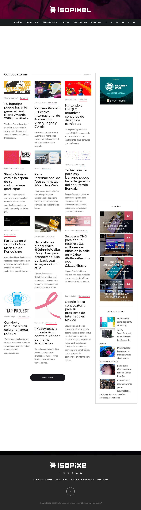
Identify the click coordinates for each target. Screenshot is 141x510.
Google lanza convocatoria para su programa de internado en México (75, 311)
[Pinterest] (72, 473)
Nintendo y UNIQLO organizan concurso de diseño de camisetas (74, 115)
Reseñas (18, 22)
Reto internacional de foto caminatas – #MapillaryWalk (48, 180)
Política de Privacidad (82, 479)
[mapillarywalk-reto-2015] (48, 157)
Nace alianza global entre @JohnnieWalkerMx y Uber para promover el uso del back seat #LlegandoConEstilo (47, 255)
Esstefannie (39, 236)
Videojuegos (80, 22)
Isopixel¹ (99, 503)
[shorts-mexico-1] (17, 157)
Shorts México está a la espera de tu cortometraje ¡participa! (16, 182)
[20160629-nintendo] (78, 88)
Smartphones (49, 22)
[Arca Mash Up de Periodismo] (17, 221)
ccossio (37, 168)
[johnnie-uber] (48, 224)
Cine (21, 168)
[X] (111, 22)
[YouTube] (123, 22)
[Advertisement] (70, 49)
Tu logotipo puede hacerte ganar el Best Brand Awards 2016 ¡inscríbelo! (16, 111)
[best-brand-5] (17, 87)
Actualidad (52, 102)
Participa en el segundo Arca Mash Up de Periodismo (15, 246)
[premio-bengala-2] (78, 155)
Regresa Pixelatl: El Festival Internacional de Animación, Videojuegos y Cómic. (47, 117)
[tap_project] (17, 302)
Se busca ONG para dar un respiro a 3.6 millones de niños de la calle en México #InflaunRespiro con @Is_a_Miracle (77, 251)
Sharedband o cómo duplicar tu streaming (124, 322)
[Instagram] (117, 22)
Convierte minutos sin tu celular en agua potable (16, 328)
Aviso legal (61, 479)
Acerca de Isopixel (42, 479)
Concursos (24, 98)
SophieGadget (9, 317)
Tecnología (32, 22)
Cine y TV (65, 22)
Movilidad (96, 22)
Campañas (50, 236)
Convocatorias (10, 235)
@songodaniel (40, 102)
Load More (47, 377)
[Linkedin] (128, 22)
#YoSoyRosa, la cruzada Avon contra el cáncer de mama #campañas (47, 336)
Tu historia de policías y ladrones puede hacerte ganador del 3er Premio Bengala (78, 179)
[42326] (48, 305)
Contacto (102, 479)
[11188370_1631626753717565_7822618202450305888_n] (78, 221)
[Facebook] (106, 22)
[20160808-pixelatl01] (48, 89)
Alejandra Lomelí (10, 98)
